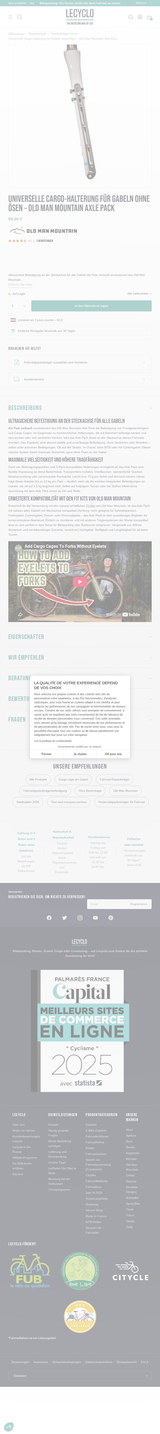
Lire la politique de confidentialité (53, 741)
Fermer (46, 754)
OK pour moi (113, 754)
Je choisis (80, 754)
